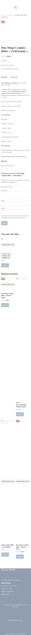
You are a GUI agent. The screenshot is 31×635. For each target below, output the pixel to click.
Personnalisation (9, 15)
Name (3, 200)
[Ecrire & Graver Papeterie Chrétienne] (16, 3)
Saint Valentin (15, 68)
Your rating (4, 186)
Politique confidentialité (7, 591)
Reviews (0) (14, 77)
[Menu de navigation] (15, 7)
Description (4, 77)
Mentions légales (5, 594)
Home (2, 15)
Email (3, 208)
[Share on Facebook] (2, 577)
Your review (5, 190)
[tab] (4, 77)
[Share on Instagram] (2, 573)
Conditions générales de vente (9, 586)
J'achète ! (5, 265)
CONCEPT (4, 580)
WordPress (17, 580)
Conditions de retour (6, 588)
